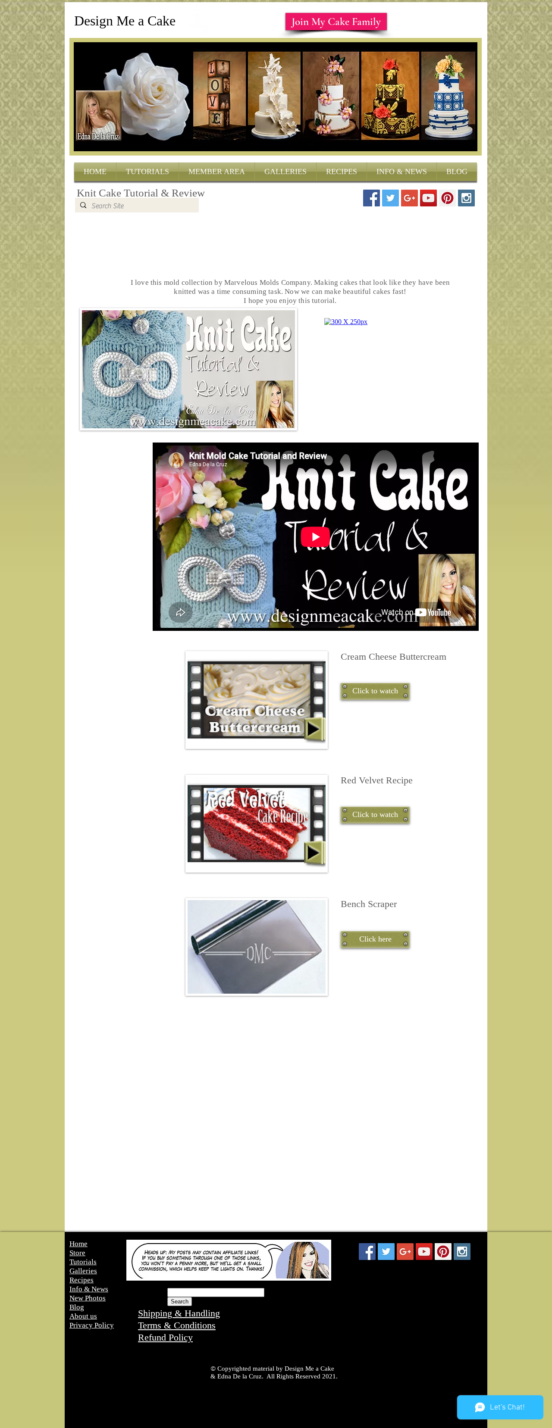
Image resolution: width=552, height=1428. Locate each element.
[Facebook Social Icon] (371, 198)
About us (83, 1316)
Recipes (81, 1280)
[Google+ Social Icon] (409, 198)
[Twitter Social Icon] (390, 198)
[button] (375, 691)
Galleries (83, 1271)
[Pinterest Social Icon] (447, 198)
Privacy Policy (91, 1325)
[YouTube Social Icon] (428, 198)
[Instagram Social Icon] (466, 198)
